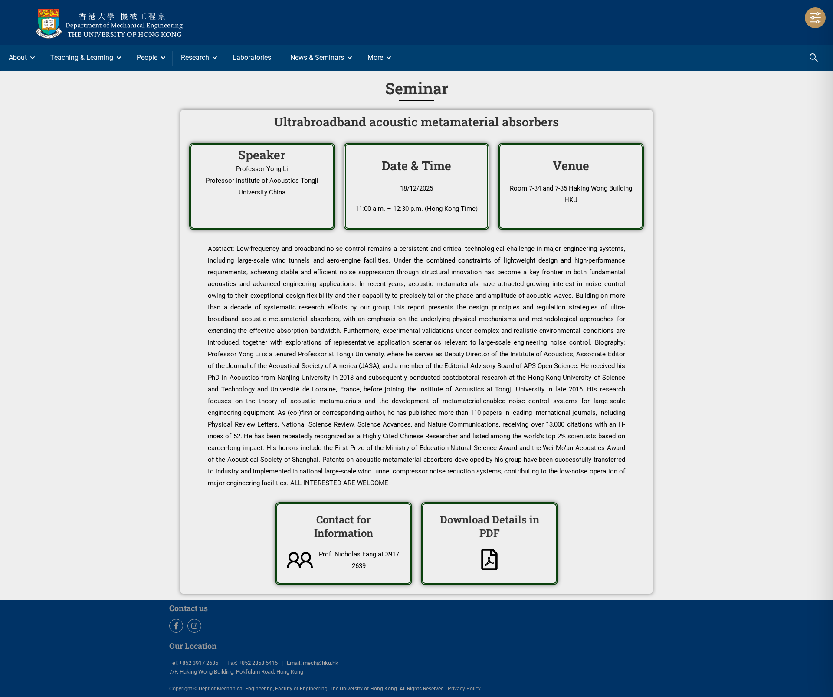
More (375, 57)
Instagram (194, 626)
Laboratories (252, 57)
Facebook (176, 626)
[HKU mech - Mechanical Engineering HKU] (130, 22)
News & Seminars (317, 57)
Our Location (193, 646)
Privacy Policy (464, 689)
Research (195, 57)
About (18, 57)
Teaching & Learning (81, 57)
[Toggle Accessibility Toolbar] (815, 18)
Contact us (188, 608)
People (147, 57)
